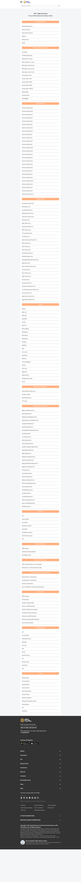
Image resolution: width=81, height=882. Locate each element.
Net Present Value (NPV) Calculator (30, 619)
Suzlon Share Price (26, 283)
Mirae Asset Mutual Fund (28, 480)
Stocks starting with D (27, 117)
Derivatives (24, 665)
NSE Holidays (25, 92)
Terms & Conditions (38, 807)
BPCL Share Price (26, 243)
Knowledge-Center (26, 555)
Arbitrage (24, 642)
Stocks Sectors (25, 95)
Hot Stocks (24, 52)
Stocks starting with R (27, 164)
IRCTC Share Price (26, 273)
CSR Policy (23, 810)
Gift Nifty (24, 342)
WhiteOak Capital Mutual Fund (29, 417)
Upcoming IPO (25, 519)
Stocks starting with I (27, 134)
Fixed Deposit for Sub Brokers (29, 580)
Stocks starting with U (27, 174)
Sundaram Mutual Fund (28, 423)
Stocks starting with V (27, 177)
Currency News (25, 687)
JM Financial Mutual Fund (28, 500)
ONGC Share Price (26, 276)
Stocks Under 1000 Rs (27, 88)
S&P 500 (24, 358)
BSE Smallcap (25, 328)
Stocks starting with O (27, 154)
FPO (23, 539)
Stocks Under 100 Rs (27, 82)
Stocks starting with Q (27, 161)
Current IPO (25, 522)
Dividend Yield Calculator (28, 602)
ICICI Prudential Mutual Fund (29, 483)
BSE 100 (24, 325)
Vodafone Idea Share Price (28, 286)
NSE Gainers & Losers (27, 58)
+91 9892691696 (24, 732)
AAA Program (25, 548)
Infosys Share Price (27, 293)
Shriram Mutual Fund (27, 476)
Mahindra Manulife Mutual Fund (30, 463)
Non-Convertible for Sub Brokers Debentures (33, 587)
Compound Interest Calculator (29, 612)
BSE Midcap (25, 332)
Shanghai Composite (27, 378)
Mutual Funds (25, 39)
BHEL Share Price (26, 223)
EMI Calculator (25, 596)
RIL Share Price (25, 279)
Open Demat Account (27, 33)
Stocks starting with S (27, 167)
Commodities (25, 635)
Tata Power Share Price (28, 216)
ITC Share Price (26, 236)
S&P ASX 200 (25, 375)
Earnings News (25, 704)
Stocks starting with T (27, 171)
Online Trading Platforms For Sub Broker (32, 564)
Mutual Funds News (27, 697)
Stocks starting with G (27, 127)
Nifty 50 (24, 309)
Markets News (25, 677)
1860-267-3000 (24, 727)
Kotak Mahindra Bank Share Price (30, 259)
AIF (22, 632)
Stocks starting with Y (27, 187)
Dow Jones (24, 352)
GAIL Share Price (26, 246)
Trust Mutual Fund (26, 437)
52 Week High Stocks (27, 55)
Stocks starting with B (27, 111)
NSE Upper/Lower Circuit (28, 68)
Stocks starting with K (27, 141)
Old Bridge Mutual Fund (27, 450)
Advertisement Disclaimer (27, 807)
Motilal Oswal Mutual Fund (28, 456)
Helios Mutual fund (26, 440)
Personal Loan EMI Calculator (29, 616)
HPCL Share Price (26, 249)
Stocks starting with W (27, 180)
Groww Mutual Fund (27, 473)
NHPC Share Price (26, 230)
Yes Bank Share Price (27, 210)
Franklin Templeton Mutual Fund (30, 447)
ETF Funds (24, 401)
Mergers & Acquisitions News (29, 701)
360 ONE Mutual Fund (27, 490)
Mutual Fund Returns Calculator (30, 609)
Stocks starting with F (27, 124)
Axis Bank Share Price (27, 253)
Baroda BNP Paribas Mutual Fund (30, 430)
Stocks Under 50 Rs (27, 78)
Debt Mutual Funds (26, 397)
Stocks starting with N (27, 151)
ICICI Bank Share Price (27, 256)
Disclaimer (23, 805)
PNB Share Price (26, 263)
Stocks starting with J (27, 137)
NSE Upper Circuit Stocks (28, 65)
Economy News (26, 681)
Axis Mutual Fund (26, 433)
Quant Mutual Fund (26, 413)
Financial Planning (26, 638)
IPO (23, 516)
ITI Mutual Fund (26, 470)
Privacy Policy (51, 807)
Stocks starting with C (27, 114)
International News (26, 691)
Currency (24, 645)
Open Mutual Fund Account (28, 391)
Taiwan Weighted (26, 362)
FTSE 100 (24, 368)
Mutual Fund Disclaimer (39, 810)
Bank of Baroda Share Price (29, 266)
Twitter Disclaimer (52, 805)
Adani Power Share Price (28, 296)
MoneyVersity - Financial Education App (32, 567)
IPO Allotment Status (27, 532)
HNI (23, 648)
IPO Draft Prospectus (27, 535)
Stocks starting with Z (27, 190)
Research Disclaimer (38, 805)
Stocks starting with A (27, 108)
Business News (25, 684)
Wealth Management (27, 26)
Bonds (23, 42)
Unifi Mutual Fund (26, 493)
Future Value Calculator (28, 622)
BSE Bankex (25, 338)
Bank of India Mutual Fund (28, 503)
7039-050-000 (32, 727)
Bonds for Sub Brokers (27, 583)
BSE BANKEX (25, 98)
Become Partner (26, 29)
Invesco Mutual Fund (27, 486)
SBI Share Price (26, 220)
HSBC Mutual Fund (26, 453)
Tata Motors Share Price (28, 203)
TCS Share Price (26, 269)
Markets (24, 36)
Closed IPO (24, 529)
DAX (23, 348)
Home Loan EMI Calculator (28, 606)
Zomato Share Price (27, 233)
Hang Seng (24, 355)
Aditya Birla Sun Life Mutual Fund (30, 420)
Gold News (24, 711)
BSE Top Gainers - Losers (28, 62)
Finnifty (24, 322)
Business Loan (25, 662)
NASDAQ (24, 345)
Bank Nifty (24, 318)
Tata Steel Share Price (27, 226)
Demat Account (26, 655)
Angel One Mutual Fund (28, 460)
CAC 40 (24, 365)
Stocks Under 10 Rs (27, 75)
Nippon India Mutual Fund (28, 410)
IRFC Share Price (26, 206)
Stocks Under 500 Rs (27, 85)
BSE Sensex (25, 335)
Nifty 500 (24, 315)
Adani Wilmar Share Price (28, 299)
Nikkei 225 (24, 372)
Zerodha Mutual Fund (27, 496)
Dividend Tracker (26, 394)
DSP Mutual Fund (26, 506)
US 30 (23, 381)
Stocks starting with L (27, 144)
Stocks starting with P (27, 157)
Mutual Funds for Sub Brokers (29, 577)
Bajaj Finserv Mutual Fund (28, 466)
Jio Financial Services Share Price (30, 289)
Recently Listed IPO (26, 525)
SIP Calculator (25, 599)
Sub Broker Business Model (29, 551)
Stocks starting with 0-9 (28, 194)
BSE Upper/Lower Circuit (28, 72)
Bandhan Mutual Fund (27, 427)
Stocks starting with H (27, 131)
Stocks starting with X (27, 184)
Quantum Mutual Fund (27, 443)
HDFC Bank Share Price (27, 213)
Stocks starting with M (27, 147)
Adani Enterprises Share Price (29, 240)
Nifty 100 (24, 312)
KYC (23, 668)
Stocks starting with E (27, 121)
